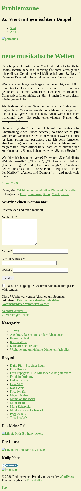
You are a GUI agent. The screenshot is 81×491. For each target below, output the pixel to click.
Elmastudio (34, 480)
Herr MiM (16, 384)
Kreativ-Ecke (18, 342)
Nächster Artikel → (14, 311)
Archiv (14, 32)
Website (7, 270)
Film (23, 194)
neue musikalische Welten (38, 56)
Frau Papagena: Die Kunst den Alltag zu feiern (40, 373)
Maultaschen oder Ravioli (27, 410)
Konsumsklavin (20, 338)
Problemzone (20, 8)
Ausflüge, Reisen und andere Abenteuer (36, 334)
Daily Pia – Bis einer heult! (27, 365)
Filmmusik (35, 194)
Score (65, 194)
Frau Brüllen (18, 369)
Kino (46, 194)
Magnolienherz (20, 395)
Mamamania (18, 402)
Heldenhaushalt (20, 380)
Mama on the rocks (22, 399)
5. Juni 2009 (10, 183)
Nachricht (9, 217)
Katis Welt (17, 388)
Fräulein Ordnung (21, 376)
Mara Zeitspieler (20, 406)
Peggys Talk (18, 414)
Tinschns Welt (19, 417)
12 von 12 (16, 331)
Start (13, 28)
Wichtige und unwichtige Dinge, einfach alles (47, 190)
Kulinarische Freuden (24, 346)
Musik (56, 194)
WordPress (67, 476)
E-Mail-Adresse (13, 258)
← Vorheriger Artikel (15, 315)
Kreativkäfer (18, 391)
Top (4, 487)
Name (7, 251)
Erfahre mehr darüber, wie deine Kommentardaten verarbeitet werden (30, 302)
